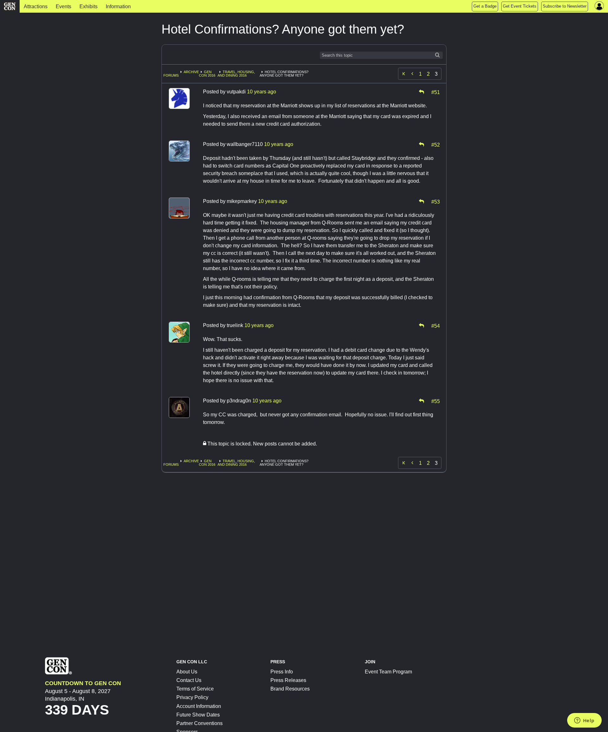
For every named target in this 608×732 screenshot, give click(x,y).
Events (63, 6)
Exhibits (88, 6)
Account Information (198, 706)
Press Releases (288, 680)
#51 (435, 91)
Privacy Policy (192, 697)
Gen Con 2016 (207, 73)
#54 (435, 325)
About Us (186, 671)
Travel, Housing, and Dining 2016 (236, 73)
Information (118, 6)
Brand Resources (290, 688)
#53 (435, 201)
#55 (435, 400)
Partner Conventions (199, 723)
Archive (191, 72)
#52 (435, 144)
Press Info (281, 671)
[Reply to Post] (421, 91)
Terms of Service (195, 688)
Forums (171, 75)
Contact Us (188, 680)
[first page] (404, 74)
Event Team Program (388, 671)
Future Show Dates (198, 714)
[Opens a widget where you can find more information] (584, 721)
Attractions (36, 6)
